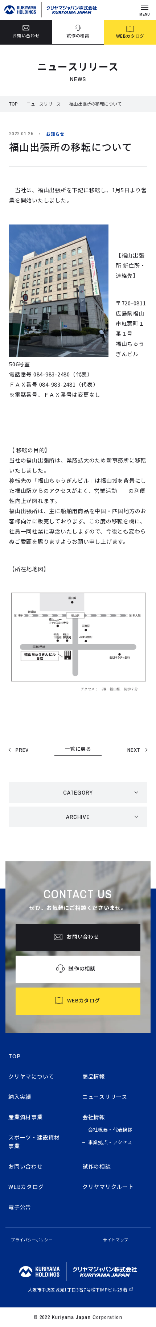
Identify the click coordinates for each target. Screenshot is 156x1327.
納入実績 (19, 1096)
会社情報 (93, 1117)
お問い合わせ (25, 1166)
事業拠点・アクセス (110, 1142)
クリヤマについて (31, 1076)
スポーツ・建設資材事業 (34, 1141)
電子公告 (19, 1207)
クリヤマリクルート (108, 1186)
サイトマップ (115, 1239)
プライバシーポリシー (32, 1239)
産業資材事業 (25, 1117)
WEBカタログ (26, 1186)
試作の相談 (96, 1166)
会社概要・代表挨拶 (110, 1129)
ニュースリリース (43, 103)
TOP (13, 103)
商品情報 (93, 1076)
